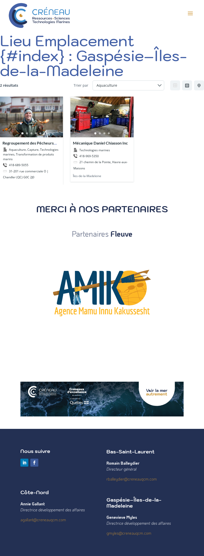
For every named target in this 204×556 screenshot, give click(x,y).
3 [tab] (32, 133)
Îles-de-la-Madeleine (87, 176)
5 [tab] (41, 133)
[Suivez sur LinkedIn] (24, 463)
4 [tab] (36, 133)
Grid (175, 85)
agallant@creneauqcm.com (43, 519)
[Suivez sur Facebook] (34, 463)
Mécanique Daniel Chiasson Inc (100, 143)
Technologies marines (94, 150)
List (187, 85)
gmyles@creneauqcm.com (128, 533)
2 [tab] (27, 133)
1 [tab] (23, 133)
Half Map (199, 85)
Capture (33, 149)
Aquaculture (17, 149)
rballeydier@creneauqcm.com (131, 479)
